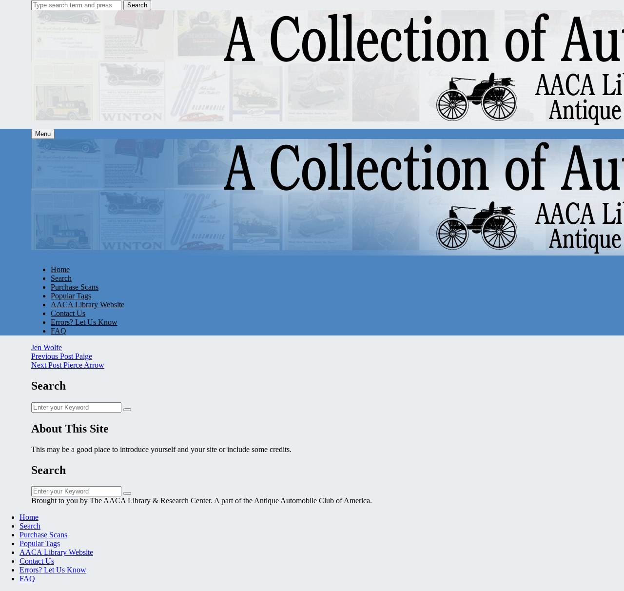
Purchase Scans (74, 287)
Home (60, 269)
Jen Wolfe (46, 347)
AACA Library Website (87, 304)
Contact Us (68, 313)
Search (137, 5)
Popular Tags (71, 296)
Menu (43, 134)
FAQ (58, 331)
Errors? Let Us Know (84, 322)
